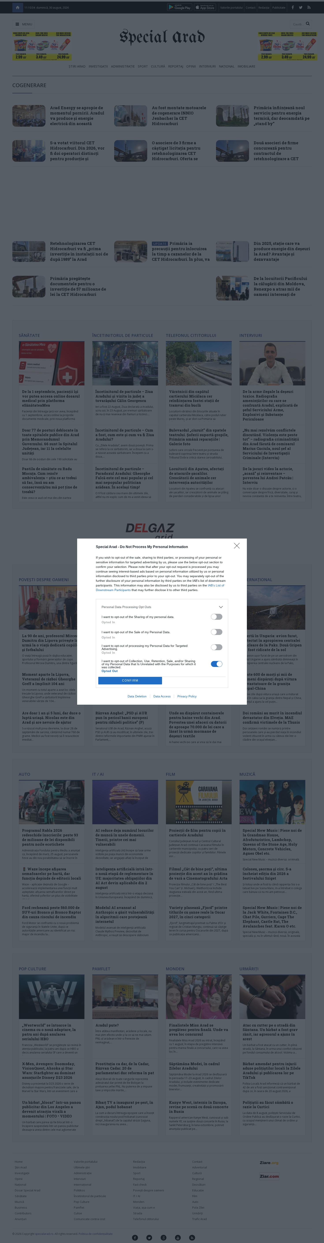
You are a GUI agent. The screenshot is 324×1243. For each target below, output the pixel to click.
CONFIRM (130, 680)
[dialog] (162, 622)
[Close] (238, 547)
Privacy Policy (187, 696)
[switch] (216, 617)
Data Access (162, 696)
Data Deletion (137, 696)
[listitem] (162, 607)
